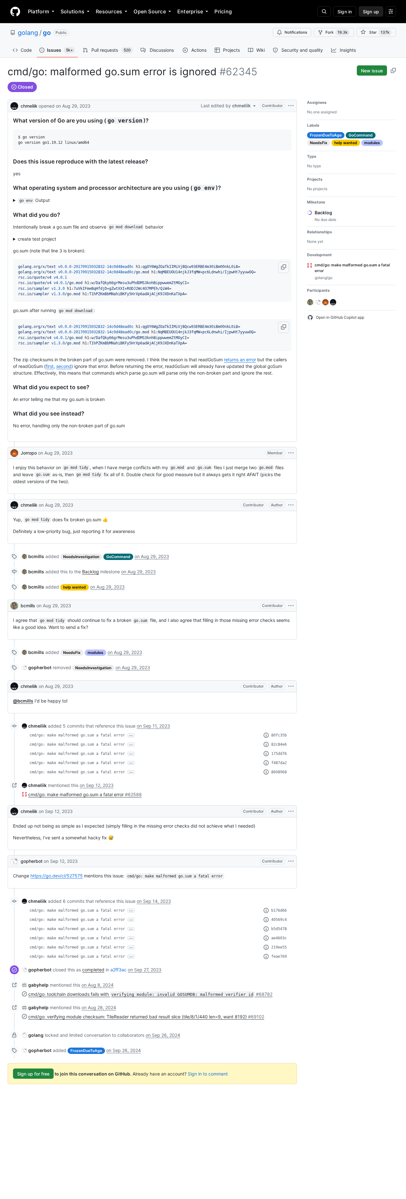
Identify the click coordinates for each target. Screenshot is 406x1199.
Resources (109, 11)
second (63, 366)
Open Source (150, 11)
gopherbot (32, 861)
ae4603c (279, 938)
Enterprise (190, 11)
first (50, 366)
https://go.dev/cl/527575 (56, 875)
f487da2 (279, 763)
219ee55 (279, 947)
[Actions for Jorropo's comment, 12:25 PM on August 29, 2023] (290, 453)
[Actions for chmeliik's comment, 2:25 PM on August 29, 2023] (290, 686)
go (47, 33)
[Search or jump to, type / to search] (324, 11)
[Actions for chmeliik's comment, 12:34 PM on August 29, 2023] (290, 505)
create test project (37, 239)
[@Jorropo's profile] (14, 453)
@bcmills (23, 700)
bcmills (28, 605)
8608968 (279, 772)
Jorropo (29, 453)
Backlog (90, 571)
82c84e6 (279, 744)
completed (93, 969)
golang (28, 33)
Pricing (223, 11)
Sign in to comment (208, 1073)
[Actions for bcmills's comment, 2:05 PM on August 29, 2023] (290, 605)
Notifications (296, 32)
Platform (38, 11)
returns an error (240, 359)
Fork (336, 32)
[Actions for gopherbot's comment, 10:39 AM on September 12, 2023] (290, 861)
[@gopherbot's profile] (14, 861)
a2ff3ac (118, 969)
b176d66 (279, 910)
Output (34, 200)
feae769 (279, 956)
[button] (283, 267)
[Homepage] (15, 11)
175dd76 (279, 753)
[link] (33, 556)
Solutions (72, 11)
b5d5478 (279, 929)
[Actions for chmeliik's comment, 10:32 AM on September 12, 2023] (290, 811)
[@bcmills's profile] (14, 605)
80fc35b (279, 735)
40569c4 (279, 919)
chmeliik (29, 106)
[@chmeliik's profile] (14, 105)
